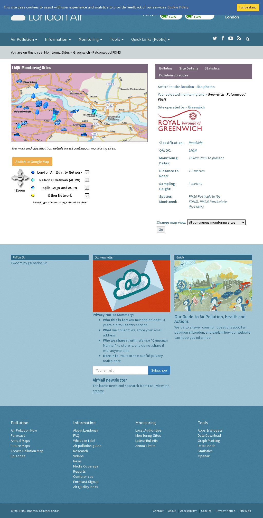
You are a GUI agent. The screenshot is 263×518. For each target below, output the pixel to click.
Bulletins (166, 68)
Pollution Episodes (174, 75)
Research (80, 451)
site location (184, 86)
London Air (47, 17)
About (172, 511)
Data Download (209, 435)
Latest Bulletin (146, 440)
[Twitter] (215, 38)
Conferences (83, 476)
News (77, 461)
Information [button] (56, 39)
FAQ (76, 435)
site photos (205, 86)
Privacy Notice (225, 511)
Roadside (196, 142)
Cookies (206, 511)
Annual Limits (145, 445)
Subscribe (159, 370)
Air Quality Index (85, 486)
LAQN (193, 150)
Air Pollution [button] (23, 39)
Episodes (18, 456)
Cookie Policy (178, 7)
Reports (79, 471)
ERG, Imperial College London (40, 511)
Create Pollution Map (27, 451)
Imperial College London (239, 17)
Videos (78, 456)
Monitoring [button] (89, 39)
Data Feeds (206, 445)
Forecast (18, 435)
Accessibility (188, 511)
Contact (158, 511)
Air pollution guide (87, 445)
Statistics (212, 68)
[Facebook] (222, 38)
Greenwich (196, 107)
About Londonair (86, 430)
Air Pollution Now (24, 430)
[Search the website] (247, 39)
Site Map (245, 511)
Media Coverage (86, 466)
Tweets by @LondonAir (29, 263)
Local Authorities (148, 430)
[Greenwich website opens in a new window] (180, 120)
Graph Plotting (209, 440)
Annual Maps (20, 440)
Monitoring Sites (148, 435)
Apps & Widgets (210, 430)
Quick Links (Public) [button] (149, 39)
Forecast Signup (86, 481)
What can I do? (84, 440)
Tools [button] (115, 39)
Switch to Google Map (32, 161)
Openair (204, 456)
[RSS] (239, 38)
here (117, 360)
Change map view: (171, 222)
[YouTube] (230, 38)
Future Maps (20, 445)
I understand (248, 7)
